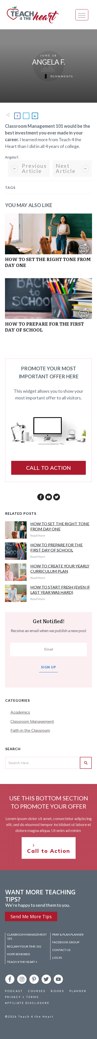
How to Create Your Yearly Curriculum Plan (59, 568)
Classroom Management (32, 721)
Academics (20, 712)
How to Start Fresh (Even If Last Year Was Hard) (60, 590)
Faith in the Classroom (30, 730)
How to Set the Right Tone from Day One (48, 243)
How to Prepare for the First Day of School (48, 308)
